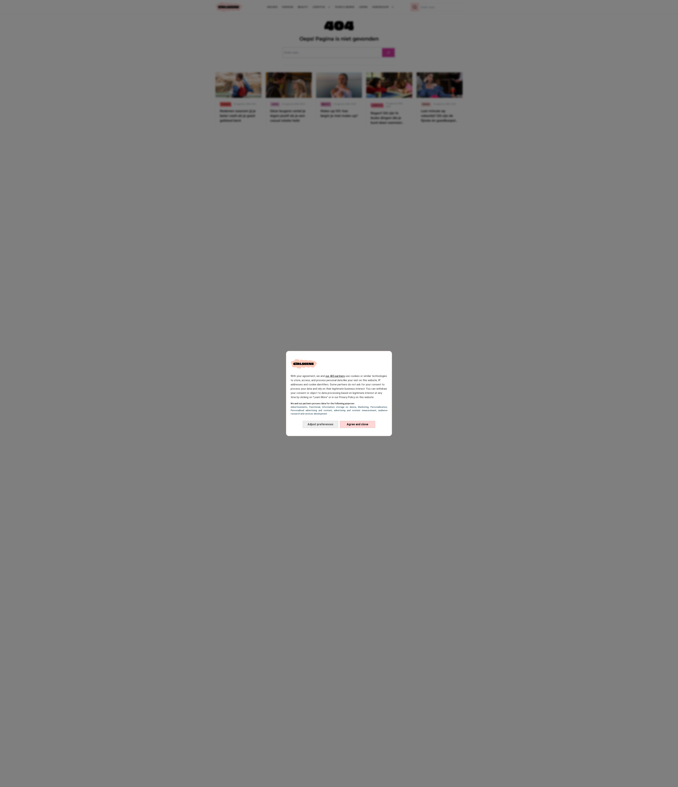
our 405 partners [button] (335, 376)
